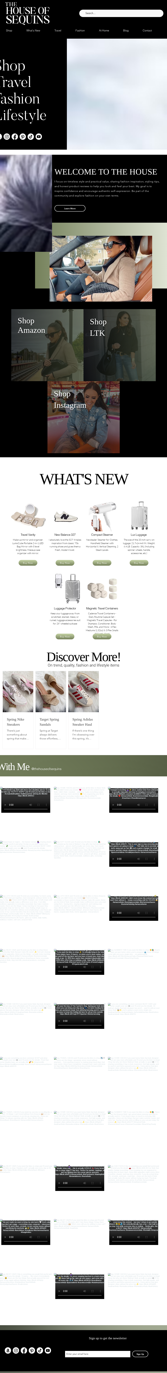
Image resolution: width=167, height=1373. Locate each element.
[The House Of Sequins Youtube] (39, 136)
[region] (27, 513)
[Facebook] (15, 136)
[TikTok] (31, 136)
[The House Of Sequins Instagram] (7, 136)
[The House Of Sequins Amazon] (8, 1350)
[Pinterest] (23, 136)
